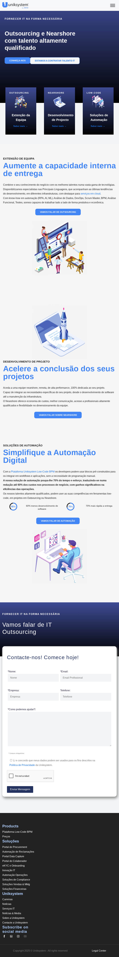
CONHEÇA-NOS (17, 60)
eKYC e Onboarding (13, 865)
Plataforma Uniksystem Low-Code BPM (33, 471)
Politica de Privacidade (22, 765)
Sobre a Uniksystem (13, 918)
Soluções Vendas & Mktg (16, 884)
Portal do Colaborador (14, 861)
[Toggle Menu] (112, 5)
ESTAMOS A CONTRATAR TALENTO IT (55, 60)
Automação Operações (15, 875)
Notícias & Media (11, 913)
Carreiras (7, 899)
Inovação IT (8, 870)
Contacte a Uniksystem (15, 922)
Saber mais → (20, 126)
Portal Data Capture (13, 856)
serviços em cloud (90, 193)
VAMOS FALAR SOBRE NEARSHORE (58, 415)
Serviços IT (8, 908)
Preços (6, 836)
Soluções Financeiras (14, 889)
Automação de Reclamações (18, 851)
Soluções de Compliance (16, 879)
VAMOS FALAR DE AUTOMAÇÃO (58, 521)
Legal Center (99, 950)
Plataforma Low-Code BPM (17, 832)
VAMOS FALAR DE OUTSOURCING (58, 212)
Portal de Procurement (14, 847)
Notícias (6, 904)
